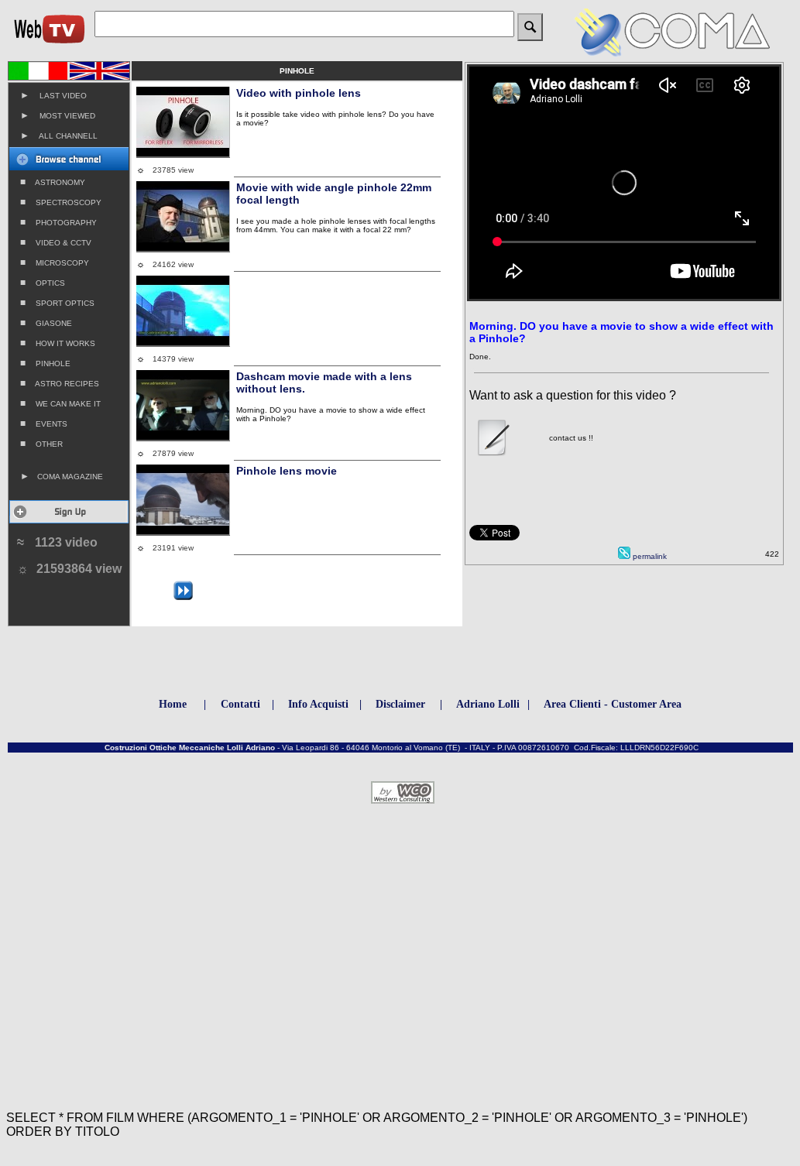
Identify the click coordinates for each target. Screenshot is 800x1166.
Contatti (240, 704)
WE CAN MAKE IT (60, 403)
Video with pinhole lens (298, 93)
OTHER (41, 443)
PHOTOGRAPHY (58, 222)
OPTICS (42, 282)
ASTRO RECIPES (59, 383)
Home (173, 704)
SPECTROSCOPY (60, 202)
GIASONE (46, 322)
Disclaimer (400, 704)
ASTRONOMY (52, 182)
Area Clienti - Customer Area (613, 704)
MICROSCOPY (54, 262)
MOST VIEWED (57, 115)
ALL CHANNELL (59, 135)
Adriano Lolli (488, 704)
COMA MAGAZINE (61, 476)
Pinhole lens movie (286, 471)
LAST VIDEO (53, 95)
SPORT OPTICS (57, 302)
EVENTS (43, 423)
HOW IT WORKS (57, 343)
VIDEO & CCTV (55, 242)
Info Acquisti (318, 704)
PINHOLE (45, 363)
